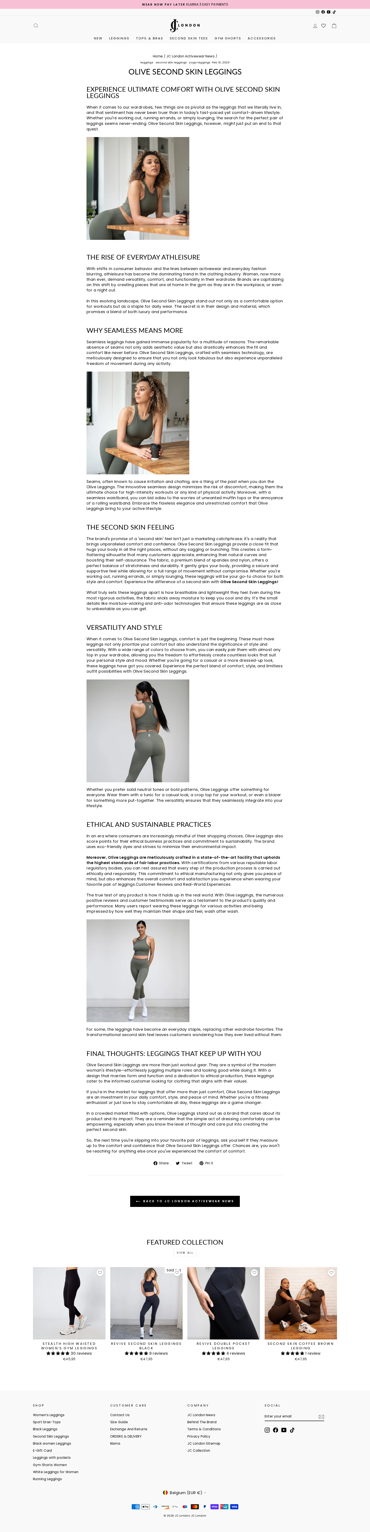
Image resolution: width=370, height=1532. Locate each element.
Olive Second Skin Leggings (175, 123)
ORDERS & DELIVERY (126, 1436)
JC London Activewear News (190, 56)
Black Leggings (45, 1429)
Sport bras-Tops (47, 1422)
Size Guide (119, 1422)
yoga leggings (199, 62)
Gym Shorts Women (50, 1465)
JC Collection (198, 1450)
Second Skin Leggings (51, 1436)
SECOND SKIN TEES (189, 38)
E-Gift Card (42, 1450)
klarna (115, 1443)
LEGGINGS (119, 38)
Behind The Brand (201, 1422)
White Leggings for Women (56, 1472)
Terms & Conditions (204, 1429)
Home (158, 56)
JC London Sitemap (204, 1443)
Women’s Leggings (48, 1415)
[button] (58, 1353)
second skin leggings (171, 62)
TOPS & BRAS (149, 38)
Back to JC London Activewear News (188, 1201)
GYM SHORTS (228, 38)
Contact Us (120, 1415)
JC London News (201, 1415)
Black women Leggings (52, 1443)
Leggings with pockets (52, 1457)
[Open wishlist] (323, 25)
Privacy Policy (198, 1436)
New (98, 38)
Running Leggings (47, 1479)
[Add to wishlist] (100, 1272)
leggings (147, 62)
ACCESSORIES (262, 38)
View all (185, 1252)
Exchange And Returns (129, 1429)
